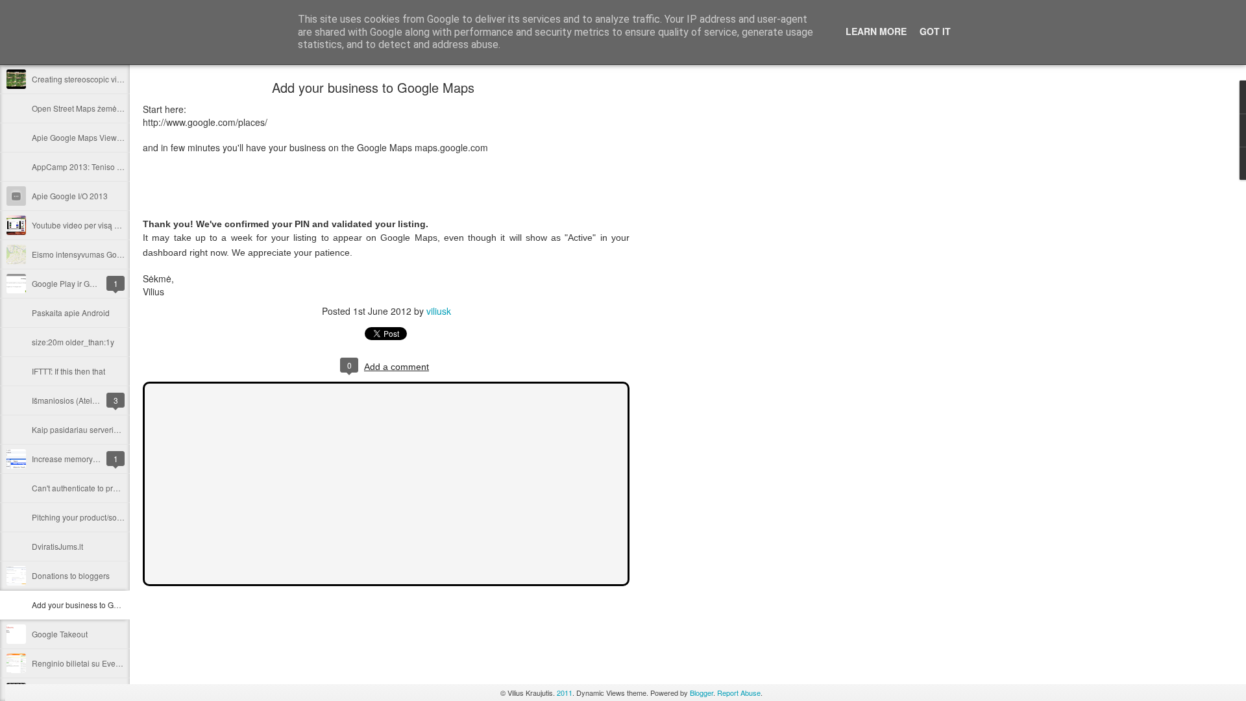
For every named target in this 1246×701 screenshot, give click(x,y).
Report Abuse (739, 692)
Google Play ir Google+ (73, 283)
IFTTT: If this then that (68, 370)
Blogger (701, 692)
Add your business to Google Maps (93, 604)
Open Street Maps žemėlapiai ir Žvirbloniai (107, 108)
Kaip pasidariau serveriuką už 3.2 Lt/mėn (104, 429)
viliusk (438, 310)
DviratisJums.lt (57, 546)
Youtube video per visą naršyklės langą (101, 224)
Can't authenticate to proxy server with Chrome (114, 487)
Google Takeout (60, 633)
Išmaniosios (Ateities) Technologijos (95, 400)
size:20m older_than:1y (73, 341)
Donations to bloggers (71, 575)
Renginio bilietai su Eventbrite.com (93, 663)
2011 (564, 692)
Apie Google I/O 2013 (70, 195)
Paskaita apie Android (71, 312)
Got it (935, 31)
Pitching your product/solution (84, 517)
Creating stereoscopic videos (83, 78)
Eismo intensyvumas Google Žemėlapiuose (108, 254)
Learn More (876, 31)
